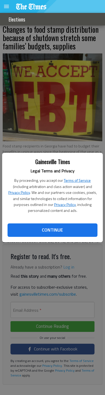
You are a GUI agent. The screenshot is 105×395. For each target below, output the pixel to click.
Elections (17, 19)
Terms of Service (77, 180)
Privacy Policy (19, 192)
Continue (52, 230)
